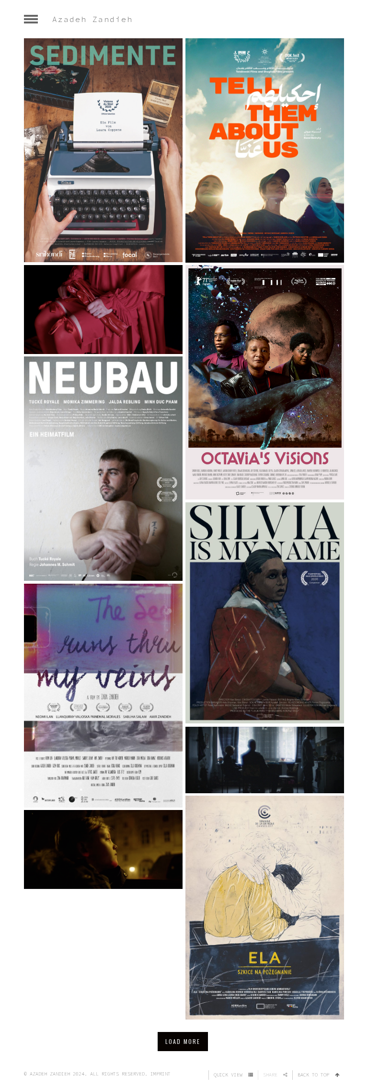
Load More (182, 1041)
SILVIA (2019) (265, 611)
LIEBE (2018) (265, 757)
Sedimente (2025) (103, 148)
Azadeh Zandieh (92, 19)
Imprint (160, 1074)
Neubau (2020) (103, 466)
